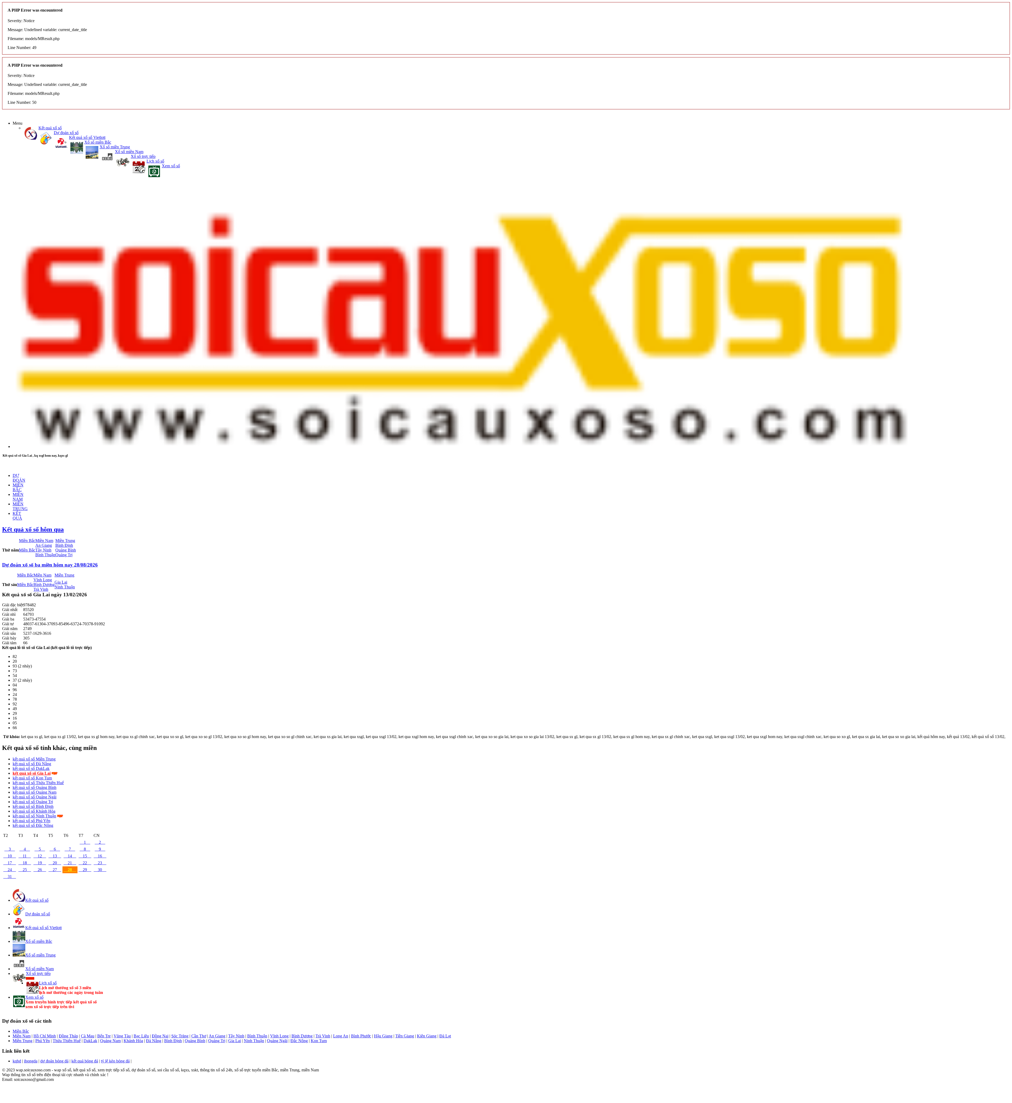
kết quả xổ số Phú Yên (31, 820)
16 (100, 856)
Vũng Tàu (122, 1036)
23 (100, 863)
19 (39, 863)
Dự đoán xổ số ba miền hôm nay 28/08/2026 (50, 565)
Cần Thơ (198, 1036)
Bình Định (64, 545)
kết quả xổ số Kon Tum (32, 778)
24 (9, 869)
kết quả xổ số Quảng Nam (34, 792)
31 (9, 876)
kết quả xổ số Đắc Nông (33, 825)
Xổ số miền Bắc (97, 142)
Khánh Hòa (133, 1040)
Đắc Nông (299, 1040)
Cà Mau (87, 1036)
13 (54, 856)
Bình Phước (361, 1036)
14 (70, 856)
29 (85, 869)
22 (85, 863)
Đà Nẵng (153, 1040)
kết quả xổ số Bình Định (33, 806)
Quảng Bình (65, 550)
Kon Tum (319, 1040)
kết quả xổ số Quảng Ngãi (34, 797)
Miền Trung (65, 540)
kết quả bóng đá (84, 1061)
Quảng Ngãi (277, 1040)
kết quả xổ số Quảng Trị (33, 801)
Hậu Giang (383, 1036)
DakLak (90, 1040)
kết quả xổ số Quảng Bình (34, 787)
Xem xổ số (171, 166)
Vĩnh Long (42, 580)
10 (9, 856)
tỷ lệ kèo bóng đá (115, 1061)
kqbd (17, 1061)
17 (9, 863)
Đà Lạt (445, 1036)
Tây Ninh (43, 550)
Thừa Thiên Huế (67, 1040)
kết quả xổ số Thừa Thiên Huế (38, 782)
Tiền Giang (404, 1036)
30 (100, 869)
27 (54, 869)
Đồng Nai (160, 1036)
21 (70, 863)
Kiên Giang (426, 1036)
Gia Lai (61, 582)
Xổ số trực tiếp (143, 156)
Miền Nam (44, 540)
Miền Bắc (27, 540)
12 (39, 856)
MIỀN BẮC (18, 487)
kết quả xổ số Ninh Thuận (34, 816)
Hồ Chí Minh (44, 1036)
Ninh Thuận (65, 587)
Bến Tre (104, 1036)
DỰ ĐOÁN (19, 477)
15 (85, 856)
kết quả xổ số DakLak (31, 768)
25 (24, 869)
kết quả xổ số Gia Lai (32, 773)
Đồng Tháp (68, 1036)
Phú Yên (42, 1040)
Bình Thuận (45, 555)
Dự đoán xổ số (66, 132)
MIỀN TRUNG (20, 506)
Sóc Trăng (179, 1036)
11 (24, 856)
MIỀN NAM (18, 496)
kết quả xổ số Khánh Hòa (34, 811)
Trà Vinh (40, 589)
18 (24, 863)
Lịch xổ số (155, 161)
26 (39, 869)
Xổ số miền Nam (129, 151)
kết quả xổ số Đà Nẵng (32, 764)
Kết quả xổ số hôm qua (33, 529)
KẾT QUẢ (17, 515)
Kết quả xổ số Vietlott (87, 137)
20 (54, 863)
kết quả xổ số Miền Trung (34, 759)
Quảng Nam (110, 1040)
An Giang (43, 545)
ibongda (30, 1061)
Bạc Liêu (141, 1036)
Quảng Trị (63, 555)
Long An (340, 1036)
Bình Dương (44, 584)
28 (70, 869)
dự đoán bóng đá (54, 1061)
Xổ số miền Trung (115, 147)
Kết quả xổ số (50, 128)
